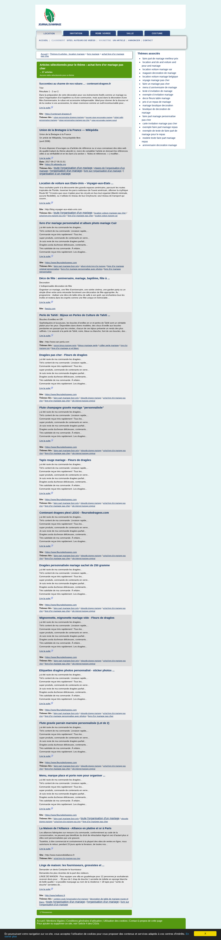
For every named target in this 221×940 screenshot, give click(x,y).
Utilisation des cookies (115, 921)
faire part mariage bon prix (66, 266)
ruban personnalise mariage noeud (104, 120)
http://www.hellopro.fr (55, 895)
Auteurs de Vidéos (84, 40)
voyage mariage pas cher (156, 80)
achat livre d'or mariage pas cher (52, 216)
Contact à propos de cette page (145, 921)
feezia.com (50, 308)
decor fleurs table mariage (156, 98)
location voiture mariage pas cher (110, 213)
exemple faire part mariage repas (160, 127)
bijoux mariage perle (88, 345)
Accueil (43, 40)
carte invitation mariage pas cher (160, 123)
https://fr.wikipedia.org (55, 164)
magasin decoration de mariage (159, 73)
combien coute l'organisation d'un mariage (71, 899)
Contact (148, 40)
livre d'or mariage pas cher (80, 215)
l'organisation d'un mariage (66, 170)
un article (119, 40)
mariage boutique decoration (158, 105)
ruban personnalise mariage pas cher (74, 120)
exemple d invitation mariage (158, 94)
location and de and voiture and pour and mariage (159, 64)
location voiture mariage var (106, 216)
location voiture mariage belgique (160, 76)
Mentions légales (55, 921)
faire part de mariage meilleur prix (160, 58)
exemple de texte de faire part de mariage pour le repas (159, 132)
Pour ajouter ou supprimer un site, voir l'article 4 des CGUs (68, 923)
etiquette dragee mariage (91, 398)
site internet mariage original (83, 401)
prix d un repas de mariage (157, 102)
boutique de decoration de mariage (156, 111)
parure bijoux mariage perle (65, 345)
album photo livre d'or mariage (93, 266)
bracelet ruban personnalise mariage (99, 117)
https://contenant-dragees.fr (58, 114)
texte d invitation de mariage (157, 91)
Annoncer (134, 40)
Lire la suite (45, 107)
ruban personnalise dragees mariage (69, 117)
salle (130, 33)
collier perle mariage (109, 345)
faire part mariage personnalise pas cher (159, 118)
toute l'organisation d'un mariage (73, 167)
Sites (70, 40)
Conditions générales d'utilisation (84, 921)
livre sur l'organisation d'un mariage (102, 171)
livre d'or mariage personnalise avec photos (81, 269)
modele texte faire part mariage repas (158, 140)
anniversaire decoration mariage (160, 145)
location (49, 33)
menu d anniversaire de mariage (160, 87)
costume (157, 33)
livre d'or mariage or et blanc (65, 348)
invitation (76, 33)
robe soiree (103, 33)
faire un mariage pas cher (156, 84)
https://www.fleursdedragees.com (61, 262)
